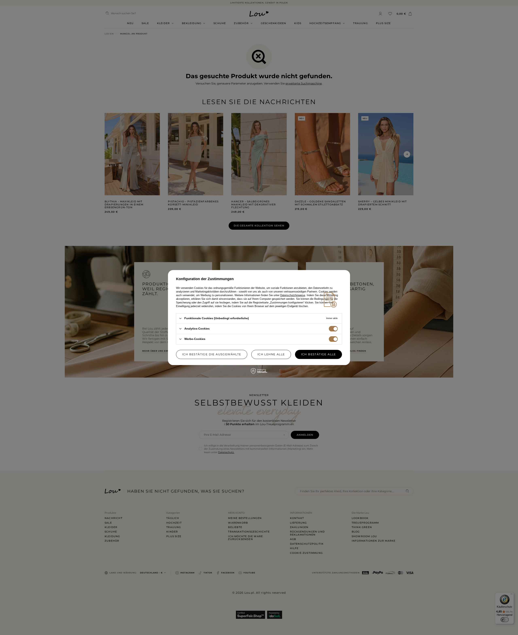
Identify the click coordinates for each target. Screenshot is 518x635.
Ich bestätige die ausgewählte (211, 354)
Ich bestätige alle (318, 354)
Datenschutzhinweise (292, 295)
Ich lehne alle (271, 354)
